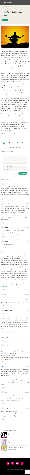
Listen (5, 19)
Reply (3, 198)
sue (5, 366)
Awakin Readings (6, 9)
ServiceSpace (21, 467)
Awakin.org (7, 2)
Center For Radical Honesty (15, 134)
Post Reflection (23, 173)
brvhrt (6, 252)
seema (6, 241)
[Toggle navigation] (24, 2)
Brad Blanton (5, 15)
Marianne (7, 345)
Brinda (6, 408)
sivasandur (7, 203)
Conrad (6, 294)
